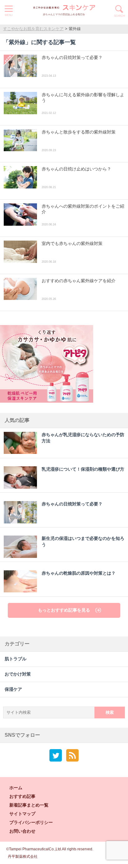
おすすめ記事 (22, 796)
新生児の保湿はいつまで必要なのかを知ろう (83, 541)
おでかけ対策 (18, 674)
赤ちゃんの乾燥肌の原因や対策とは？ (79, 573)
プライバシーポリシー (31, 822)
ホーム (15, 787)
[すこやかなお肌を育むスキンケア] (64, 8)
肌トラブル (15, 659)
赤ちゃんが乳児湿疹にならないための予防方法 (83, 437)
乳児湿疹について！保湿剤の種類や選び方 (83, 469)
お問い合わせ (22, 831)
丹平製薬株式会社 (23, 856)
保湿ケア (13, 689)
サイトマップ (22, 813)
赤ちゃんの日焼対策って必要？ (72, 504)
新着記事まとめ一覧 (28, 805)
